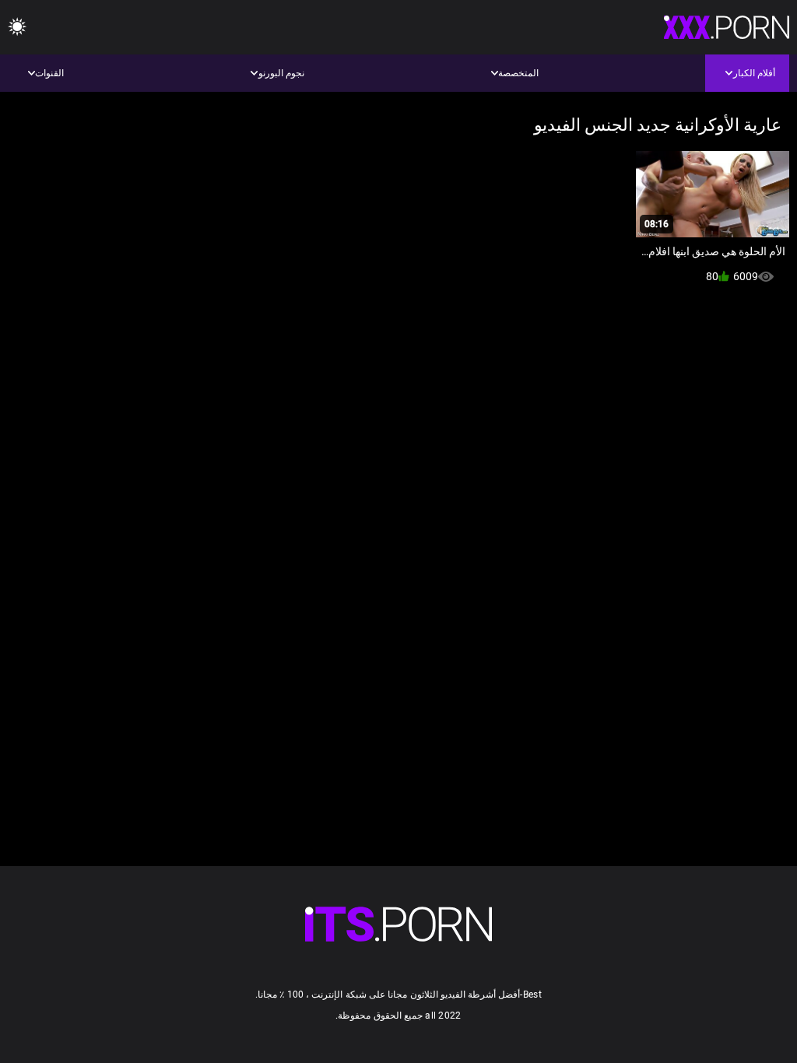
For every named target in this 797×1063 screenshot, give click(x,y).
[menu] (17, 27)
